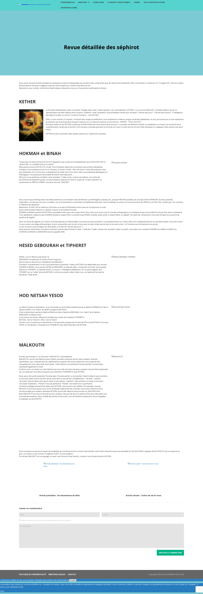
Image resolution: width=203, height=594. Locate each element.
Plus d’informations (61, 580)
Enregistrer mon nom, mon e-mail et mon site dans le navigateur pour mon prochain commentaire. (46, 520)
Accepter (72, 580)
